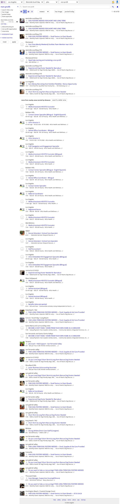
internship (5, 31)
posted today (6, 14)
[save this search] (117, 7)
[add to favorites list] (27, 20)
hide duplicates (7, 16)
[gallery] (28, 11)
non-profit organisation (9, 29)
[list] (21, 11)
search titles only (7, 10)
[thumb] (25, 11)
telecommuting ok (8, 27)
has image (5, 12)
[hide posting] (74, 22)
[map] (32, 11)
